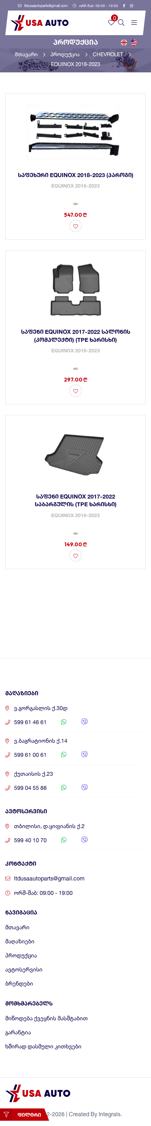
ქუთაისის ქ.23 (33, 773)
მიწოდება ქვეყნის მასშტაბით (46, 1018)
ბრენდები (19, 983)
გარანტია (18, 1032)
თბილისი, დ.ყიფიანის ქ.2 (49, 826)
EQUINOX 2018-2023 (75, 64)
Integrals (109, 1114)
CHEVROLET (109, 54)
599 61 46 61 (30, 722)
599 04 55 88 (30, 788)
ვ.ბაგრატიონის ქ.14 (40, 740)
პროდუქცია (66, 54)
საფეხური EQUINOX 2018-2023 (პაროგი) (75, 174)
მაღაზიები (19, 941)
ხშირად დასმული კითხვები (43, 1046)
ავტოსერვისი (23, 969)
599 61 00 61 (30, 754)
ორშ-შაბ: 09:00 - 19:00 (98, 6)
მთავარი (27, 54)
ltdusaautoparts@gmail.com (45, 6)
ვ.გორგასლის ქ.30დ (40, 708)
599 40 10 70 (30, 840)
